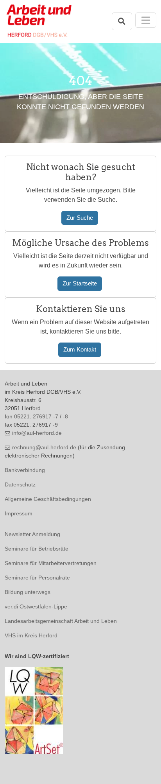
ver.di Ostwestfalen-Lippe (36, 606)
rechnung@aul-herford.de (44, 447)
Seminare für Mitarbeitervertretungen (51, 563)
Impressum (18, 513)
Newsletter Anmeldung (32, 534)
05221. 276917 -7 (36, 416)
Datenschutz (20, 484)
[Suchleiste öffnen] (122, 21)
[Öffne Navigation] (146, 20)
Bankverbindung (25, 470)
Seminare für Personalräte (37, 577)
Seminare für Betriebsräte (36, 548)
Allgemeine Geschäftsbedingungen (48, 499)
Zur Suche (79, 217)
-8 (65, 416)
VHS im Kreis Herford (31, 635)
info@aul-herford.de (37, 433)
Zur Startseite (80, 283)
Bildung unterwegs (27, 592)
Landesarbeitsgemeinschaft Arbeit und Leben (61, 621)
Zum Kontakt (79, 349)
